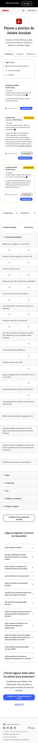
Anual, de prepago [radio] (14, 70)
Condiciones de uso (14, 734)
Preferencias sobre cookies (9, 737)
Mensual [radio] (11, 75)
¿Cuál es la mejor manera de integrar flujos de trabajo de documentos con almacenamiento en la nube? (17, 637)
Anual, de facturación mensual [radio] (18, 66)
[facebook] (4, 728)
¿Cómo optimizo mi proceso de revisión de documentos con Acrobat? (18, 657)
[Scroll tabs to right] (36, 54)
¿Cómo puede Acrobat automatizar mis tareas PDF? (17, 648)
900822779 (19, 704)
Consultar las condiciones (25, 146)
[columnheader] (19, 237)
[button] (23, 10)
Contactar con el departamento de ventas (19, 697)
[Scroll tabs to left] (1, 54)
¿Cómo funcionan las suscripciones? (17, 576)
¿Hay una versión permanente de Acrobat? (16, 584)
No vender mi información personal (12, 739)
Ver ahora (26, 4)
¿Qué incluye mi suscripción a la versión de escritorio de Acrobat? (16, 567)
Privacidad (5, 734)
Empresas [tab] (20, 54)
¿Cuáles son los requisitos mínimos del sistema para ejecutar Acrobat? (18, 594)
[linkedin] (15, 728)
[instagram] (8, 728)
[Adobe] (5, 10)
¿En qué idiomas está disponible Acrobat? (16, 603)
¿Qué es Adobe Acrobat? (13, 547)
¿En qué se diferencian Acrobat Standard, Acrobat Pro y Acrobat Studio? (16, 557)
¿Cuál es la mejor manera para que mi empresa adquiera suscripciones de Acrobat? (18, 614)
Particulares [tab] (9, 54)
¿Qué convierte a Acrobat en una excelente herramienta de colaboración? (16, 625)
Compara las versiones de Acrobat (19, 518)
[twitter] (11, 728)
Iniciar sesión (31, 10)
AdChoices (26, 739)
